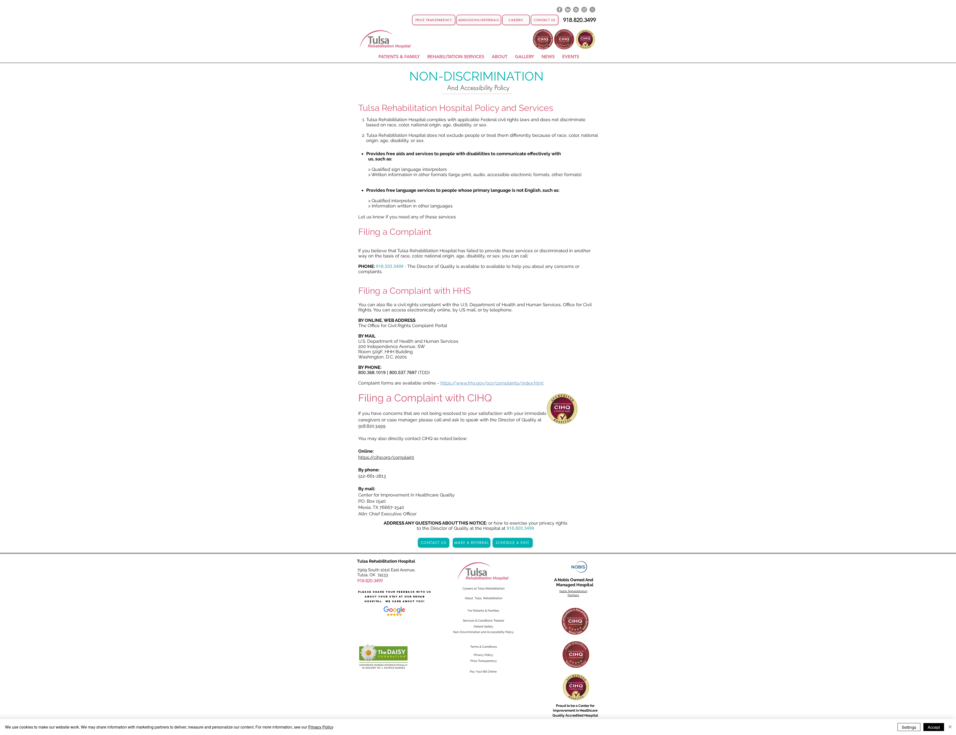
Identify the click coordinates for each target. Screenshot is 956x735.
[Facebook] (559, 9)
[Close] (950, 727)
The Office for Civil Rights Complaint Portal (402, 325)
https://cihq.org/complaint (386, 457)
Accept (934, 727)
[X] (592, 9)
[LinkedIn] (568, 9)
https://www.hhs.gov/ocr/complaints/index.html (491, 383)
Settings (909, 727)
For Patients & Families (483, 610)
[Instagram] (584, 9)
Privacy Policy (320, 727)
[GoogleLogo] (576, 9)
